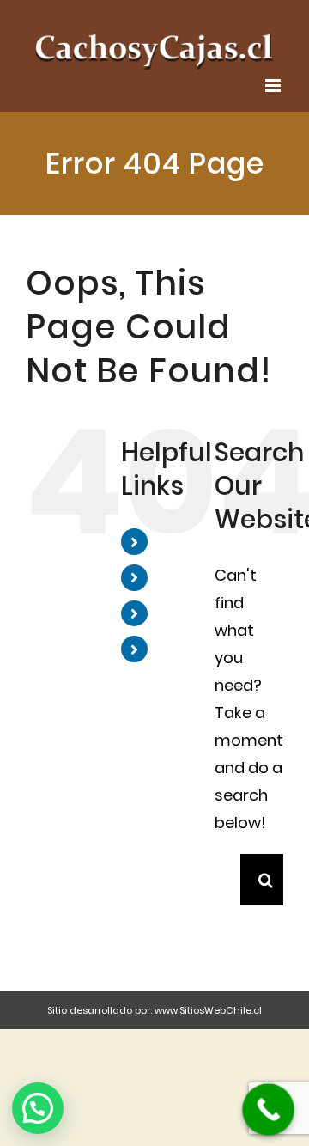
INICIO (181, 530)
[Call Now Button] (268, 1109)
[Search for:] (227, 868)
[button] (38, 1108)
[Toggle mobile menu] (274, 75)
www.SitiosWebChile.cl (208, 1000)
